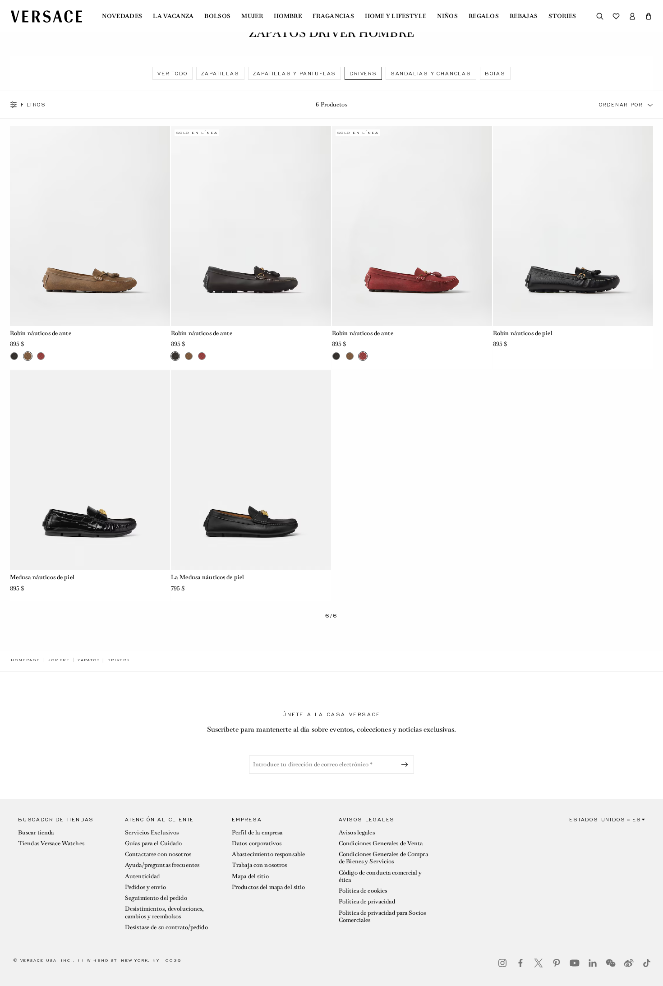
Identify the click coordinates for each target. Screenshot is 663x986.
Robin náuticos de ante (40, 333)
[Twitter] (538, 963)
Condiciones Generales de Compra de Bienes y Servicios (383, 857)
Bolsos (217, 16)
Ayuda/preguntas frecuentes (162, 865)
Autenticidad (142, 876)
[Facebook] (520, 963)
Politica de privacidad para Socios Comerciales (382, 916)
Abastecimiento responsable (268, 854)
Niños (447, 16)
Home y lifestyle (395, 16)
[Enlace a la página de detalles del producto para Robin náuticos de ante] (90, 226)
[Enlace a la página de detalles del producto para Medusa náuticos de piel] (90, 470)
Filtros (33, 104)
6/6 (331, 616)
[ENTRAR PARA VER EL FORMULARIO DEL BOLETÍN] (406, 764)
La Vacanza (173, 16)
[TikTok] (646, 963)
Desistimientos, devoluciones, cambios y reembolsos (164, 912)
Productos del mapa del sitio (268, 887)
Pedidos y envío (145, 887)
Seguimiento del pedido (156, 898)
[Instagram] (502, 963)
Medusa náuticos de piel (42, 577)
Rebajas (524, 16)
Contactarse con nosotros (158, 854)
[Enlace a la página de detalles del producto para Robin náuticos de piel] (573, 226)
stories (562, 16)
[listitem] (172, 73)
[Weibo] (628, 963)
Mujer (252, 16)
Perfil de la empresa (257, 832)
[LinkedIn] (592, 963)
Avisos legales (357, 832)
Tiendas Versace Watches (51, 843)
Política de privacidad (367, 901)
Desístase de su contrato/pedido (166, 927)
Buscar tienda (36, 832)
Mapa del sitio (250, 876)
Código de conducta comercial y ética (380, 876)
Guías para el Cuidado (153, 843)
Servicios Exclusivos (152, 832)
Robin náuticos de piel (522, 333)
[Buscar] (599, 16)
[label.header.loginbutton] (632, 16)
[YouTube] (574, 963)
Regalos (484, 16)
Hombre (288, 16)
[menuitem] (122, 16)
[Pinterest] (556, 963)
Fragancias (333, 16)
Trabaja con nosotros (259, 865)
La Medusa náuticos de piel (207, 577)
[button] (648, 16)
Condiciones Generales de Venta (381, 843)
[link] (25, 660)
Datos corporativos (256, 843)
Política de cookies (363, 890)
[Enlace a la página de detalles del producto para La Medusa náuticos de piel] (251, 470)
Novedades (122, 16)
